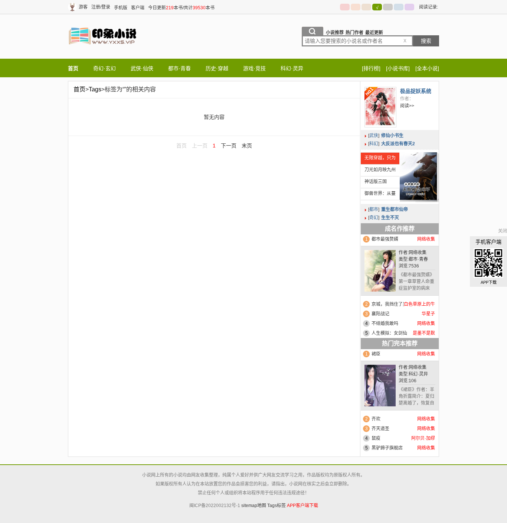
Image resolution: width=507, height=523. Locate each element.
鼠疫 (376, 438)
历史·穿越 (217, 68)
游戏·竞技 (254, 68)
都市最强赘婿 (385, 239)
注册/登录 (100, 7)
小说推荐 (335, 32)
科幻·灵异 (292, 68)
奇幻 (373, 217)
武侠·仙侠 (142, 68)
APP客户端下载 (302, 505)
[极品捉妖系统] (380, 107)
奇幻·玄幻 (104, 68)
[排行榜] (371, 68)
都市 (373, 209)
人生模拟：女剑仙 (389, 333)
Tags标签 (276, 505)
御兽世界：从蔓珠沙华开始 (378, 195)
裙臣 (376, 354)
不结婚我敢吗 (385, 323)
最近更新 (374, 32)
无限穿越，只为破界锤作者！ (378, 159)
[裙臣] (380, 387)
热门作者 (354, 32)
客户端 (137, 7)
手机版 (120, 7)
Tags (95, 89)
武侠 (373, 135)
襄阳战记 (380, 313)
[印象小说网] (103, 51)
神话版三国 (375, 181)
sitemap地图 (253, 505)
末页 (247, 146)
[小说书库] (398, 68)
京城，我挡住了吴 (389, 304)
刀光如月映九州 (380, 169)
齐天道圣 (380, 428)
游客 (83, 7)
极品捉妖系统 (415, 91)
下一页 (228, 146)
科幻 (373, 143)
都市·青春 (179, 68)
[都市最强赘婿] (380, 272)
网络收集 (417, 252)
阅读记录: (428, 7)
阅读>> (407, 105)
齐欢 (376, 419)
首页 (73, 68)
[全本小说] (427, 68)
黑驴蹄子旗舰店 (387, 448)
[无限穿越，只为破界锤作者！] (418, 176)
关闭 (502, 231)
